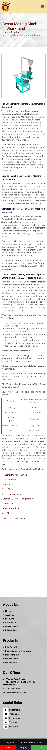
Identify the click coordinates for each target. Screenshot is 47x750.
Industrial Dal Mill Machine (14, 475)
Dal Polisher (7, 503)
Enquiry (24, 747)
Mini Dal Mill (11, 647)
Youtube (14, 714)
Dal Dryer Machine (10, 508)
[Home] (5, 6)
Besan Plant (7, 489)
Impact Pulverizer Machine (14, 518)
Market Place (11, 626)
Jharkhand (16, 32)
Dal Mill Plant (11, 659)
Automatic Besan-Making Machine (17, 499)
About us (9, 615)
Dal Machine (7, 484)
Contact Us (10, 623)
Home (5, 32)
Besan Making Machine (12, 494)
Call (8, 747)
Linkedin (13, 726)
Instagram (14, 718)
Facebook (14, 709)
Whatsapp (39, 747)
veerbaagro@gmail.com (19, 692)
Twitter (13, 722)
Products (9, 619)
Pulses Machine (9, 480)
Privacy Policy (12, 630)
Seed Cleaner (7, 513)
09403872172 (13, 688)
